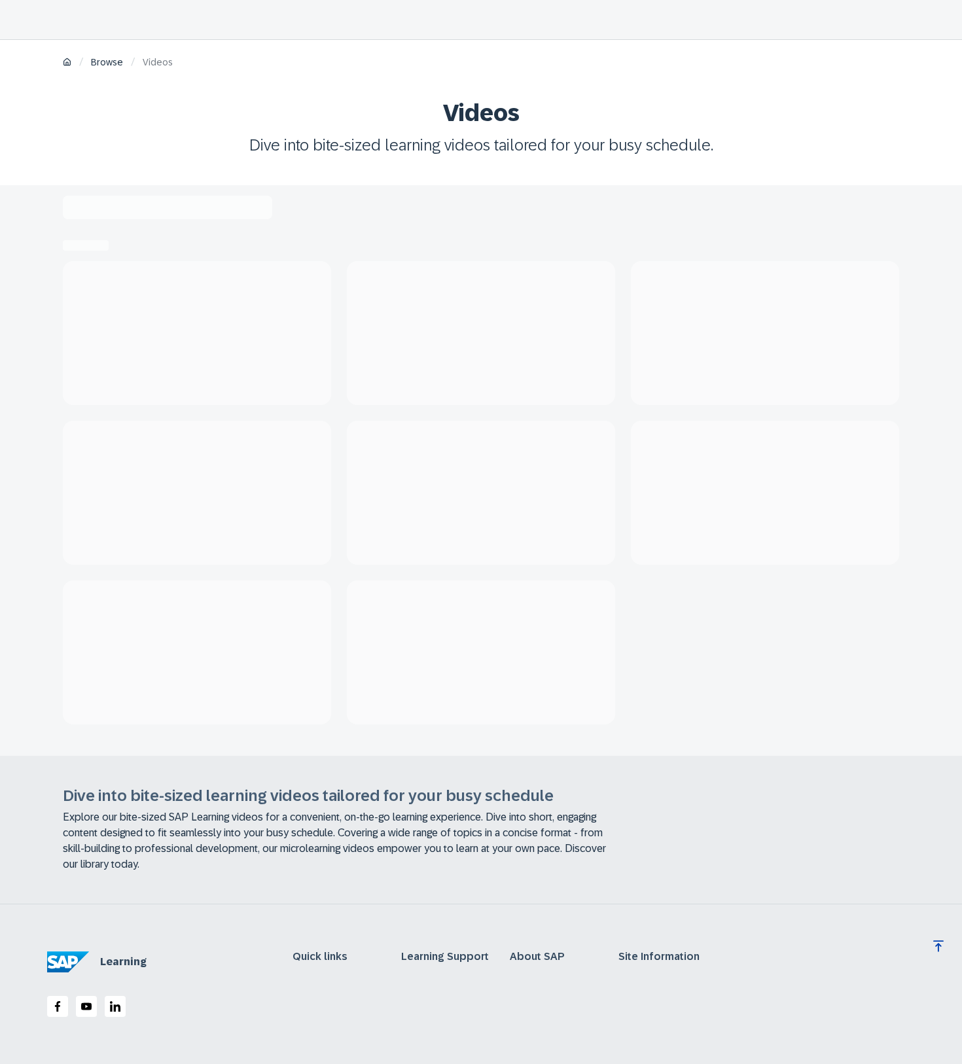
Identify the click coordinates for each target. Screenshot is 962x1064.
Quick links (320, 956)
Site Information (659, 956)
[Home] (67, 63)
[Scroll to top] (938, 946)
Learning (123, 961)
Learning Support (445, 956)
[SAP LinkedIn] (115, 1006)
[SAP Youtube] (86, 1006)
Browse (107, 62)
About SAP (537, 956)
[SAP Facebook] (57, 1006)
